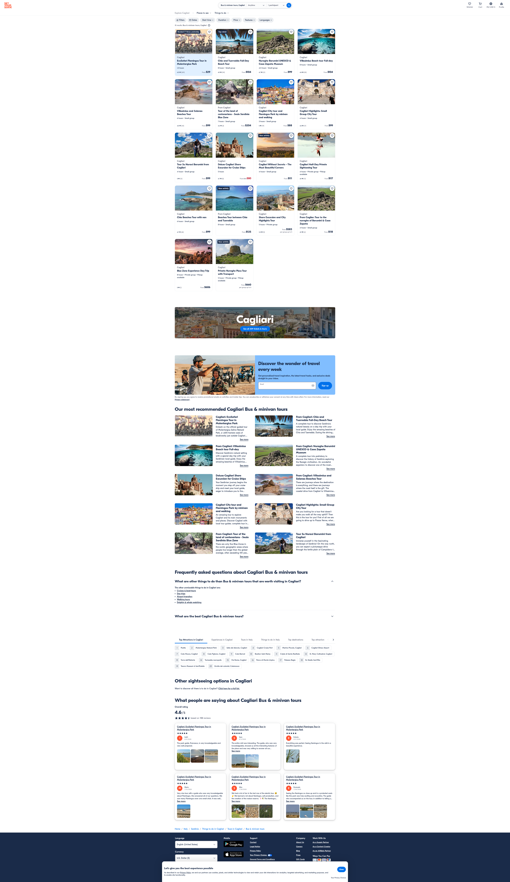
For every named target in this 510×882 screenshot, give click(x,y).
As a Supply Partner (321, 842)
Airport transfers (184, 596)
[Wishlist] (470, 4)
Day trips (181, 593)
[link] (193, 52)
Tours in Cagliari (235, 829)
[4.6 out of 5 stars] (183, 718)
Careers (299, 846)
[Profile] (501, 4)
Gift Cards (300, 859)
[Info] (209, 25)
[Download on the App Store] (234, 854)
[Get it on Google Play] (234, 844)
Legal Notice (255, 846)
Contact (253, 842)
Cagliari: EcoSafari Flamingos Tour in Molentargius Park (194, 728)
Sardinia (195, 829)
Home (177, 829)
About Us (300, 842)
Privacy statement (182, 400)
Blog (298, 851)
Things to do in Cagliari (213, 829)
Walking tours (183, 599)
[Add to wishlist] (209, 32)
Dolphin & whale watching (189, 602)
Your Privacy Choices (258, 855)
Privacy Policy (255, 851)
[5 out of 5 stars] (200, 733)
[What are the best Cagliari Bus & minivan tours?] (332, 616)
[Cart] (480, 4)
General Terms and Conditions (262, 859)
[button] (193, 52)
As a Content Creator (321, 846)
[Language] (491, 4)
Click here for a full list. (229, 688)
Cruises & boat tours (186, 591)
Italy (186, 829)
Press (298, 855)
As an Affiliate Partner (322, 851)
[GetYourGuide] (8, 5)
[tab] (191, 639)
